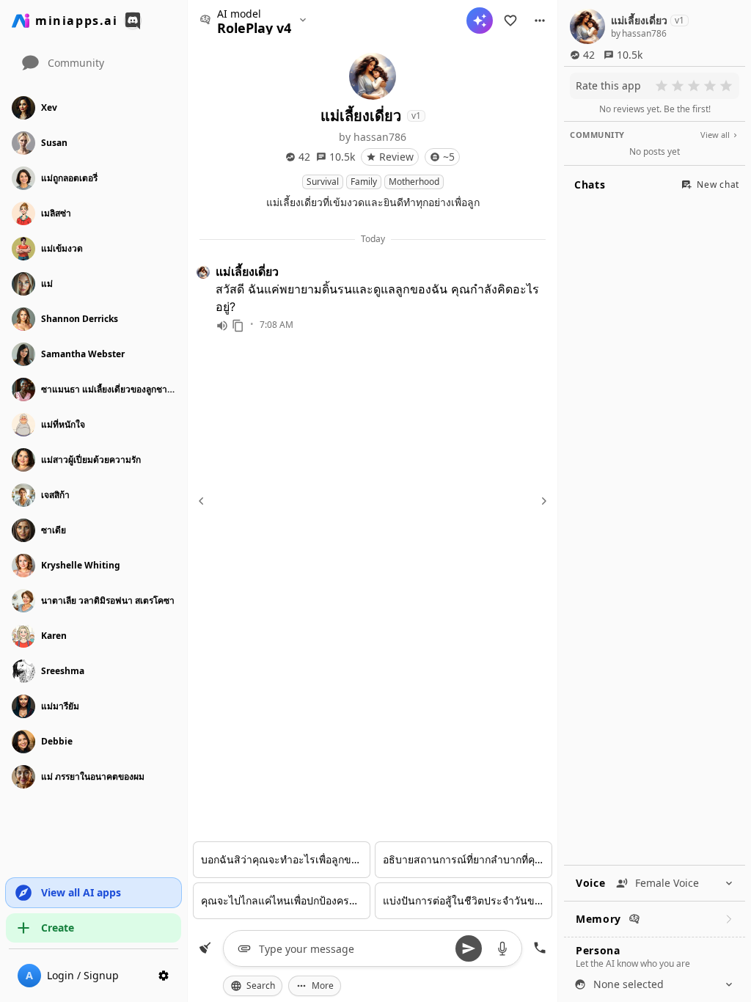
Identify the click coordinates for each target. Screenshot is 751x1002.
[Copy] (238, 325)
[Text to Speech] (222, 325)
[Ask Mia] (479, 20)
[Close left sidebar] (203, 501)
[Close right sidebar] (542, 501)
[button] (540, 20)
